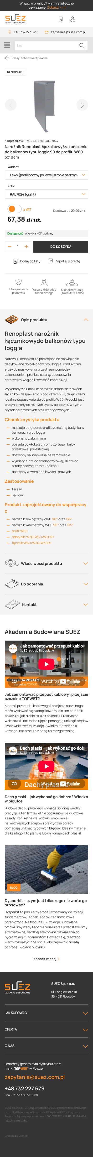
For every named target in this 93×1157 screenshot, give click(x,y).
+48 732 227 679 (25, 32)
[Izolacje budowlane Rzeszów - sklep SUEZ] (15, 19)
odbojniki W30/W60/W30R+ (33, 537)
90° (55, 519)
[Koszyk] (85, 19)
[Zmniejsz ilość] (9, 247)
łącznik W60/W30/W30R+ (32, 543)
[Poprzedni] (11, 105)
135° (69, 519)
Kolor (11, 186)
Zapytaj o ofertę (67, 261)
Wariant (13, 167)
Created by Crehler (16, 1135)
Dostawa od (68, 210)
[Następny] (82, 105)
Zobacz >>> (56, 7)
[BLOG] (46, 869)
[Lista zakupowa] (61, 19)
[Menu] (7, 45)
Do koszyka (60, 246)
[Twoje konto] (73, 19)
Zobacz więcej (45, 958)
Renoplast (15, 72)
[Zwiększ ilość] (26, 247)
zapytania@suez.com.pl (68, 32)
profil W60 (20, 531)
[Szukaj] (82, 45)
